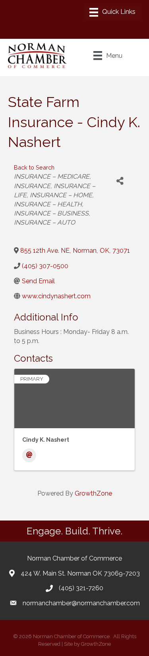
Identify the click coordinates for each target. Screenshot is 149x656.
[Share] (120, 181)
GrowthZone (93, 493)
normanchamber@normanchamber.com (81, 603)
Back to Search (34, 167)
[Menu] (112, 12)
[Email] (29, 455)
